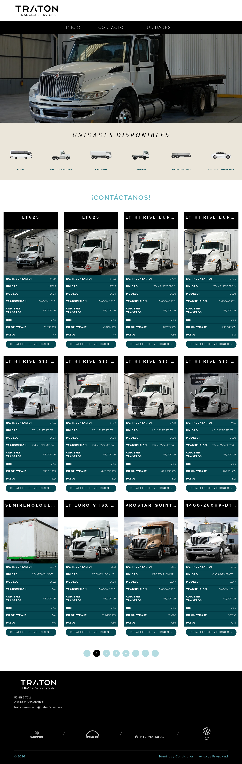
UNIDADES (159, 28)
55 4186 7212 (22, 697)
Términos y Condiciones (176, 756)
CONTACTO (111, 28)
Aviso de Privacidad (213, 756)
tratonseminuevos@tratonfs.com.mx (38, 707)
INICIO (73, 28)
